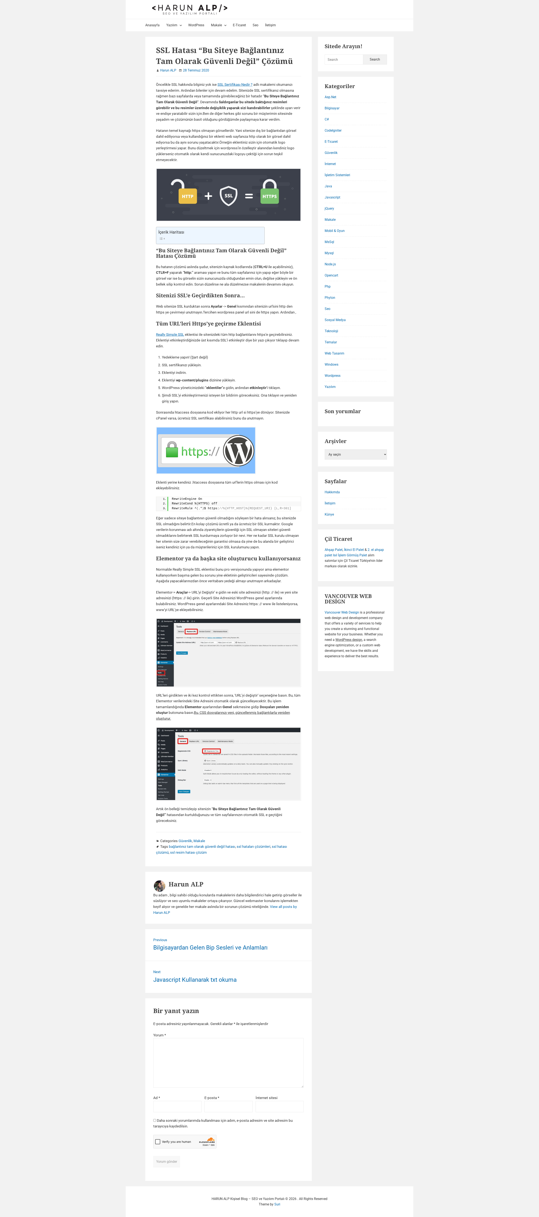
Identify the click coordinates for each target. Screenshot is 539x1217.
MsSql (329, 242)
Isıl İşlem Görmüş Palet (350, 555)
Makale (199, 841)
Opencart (331, 275)
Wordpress (332, 376)
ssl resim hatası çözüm (188, 852)
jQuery (329, 208)
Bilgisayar (332, 108)
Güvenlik (185, 841)
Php (328, 286)
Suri (277, 1204)
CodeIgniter (333, 130)
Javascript (332, 197)
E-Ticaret (331, 142)
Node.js (330, 264)
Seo (327, 309)
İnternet (330, 164)
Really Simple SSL (170, 334)
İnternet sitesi (267, 1098)
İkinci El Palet (354, 550)
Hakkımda (332, 492)
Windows (331, 364)
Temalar (331, 342)
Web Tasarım (334, 353)
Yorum (159, 1035)
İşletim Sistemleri (337, 175)
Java (328, 186)
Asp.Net (330, 97)
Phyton (330, 298)
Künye (329, 514)
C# (327, 119)
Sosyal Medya (335, 320)
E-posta (211, 1098)
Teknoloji (331, 331)
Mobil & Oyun (335, 231)
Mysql (329, 253)
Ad (156, 1098)
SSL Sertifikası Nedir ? (234, 84)
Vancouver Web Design (342, 612)
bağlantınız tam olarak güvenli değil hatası (202, 846)
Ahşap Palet (334, 550)
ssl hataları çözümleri (253, 846)
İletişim (330, 503)
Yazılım (330, 387)
